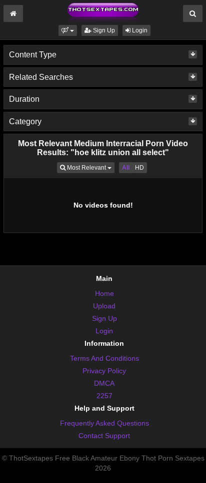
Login (139, 30)
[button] (67, 30)
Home (104, 293)
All (126, 167)
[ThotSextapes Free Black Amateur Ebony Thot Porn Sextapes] (103, 12)
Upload (104, 306)
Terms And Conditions (104, 358)
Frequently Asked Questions (104, 423)
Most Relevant (90, 167)
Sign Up (103, 30)
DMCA (104, 383)
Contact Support (104, 436)
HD (139, 167)
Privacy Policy (104, 371)
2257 (104, 396)
